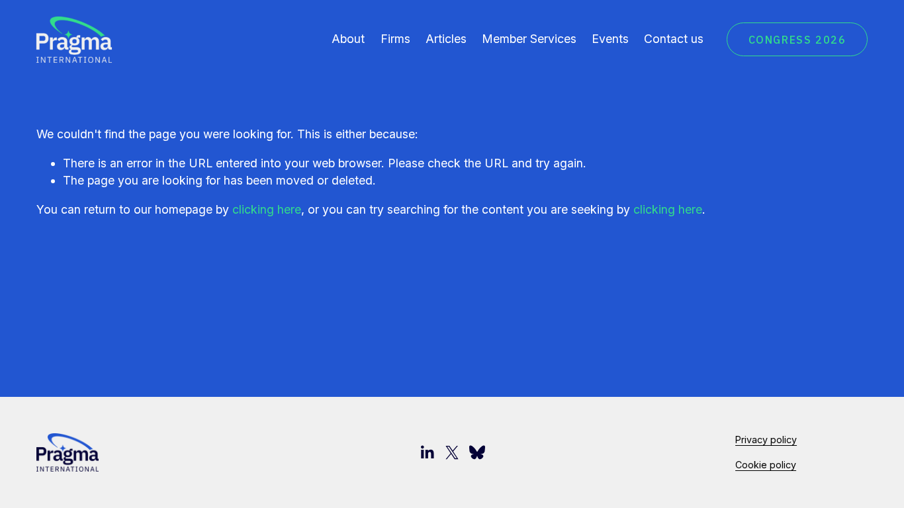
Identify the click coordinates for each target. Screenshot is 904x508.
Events (610, 39)
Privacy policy (766, 439)
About (348, 39)
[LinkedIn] (427, 452)
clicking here (266, 209)
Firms (395, 39)
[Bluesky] (477, 452)
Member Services (529, 39)
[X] (452, 452)
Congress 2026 (797, 39)
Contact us (673, 39)
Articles (446, 39)
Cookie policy (765, 464)
